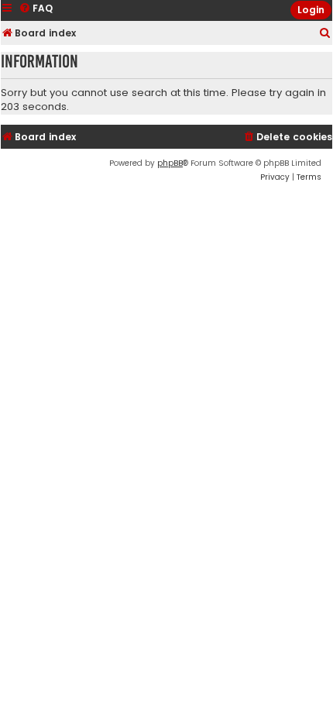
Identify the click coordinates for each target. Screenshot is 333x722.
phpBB (170, 163)
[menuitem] (325, 33)
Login (310, 9)
